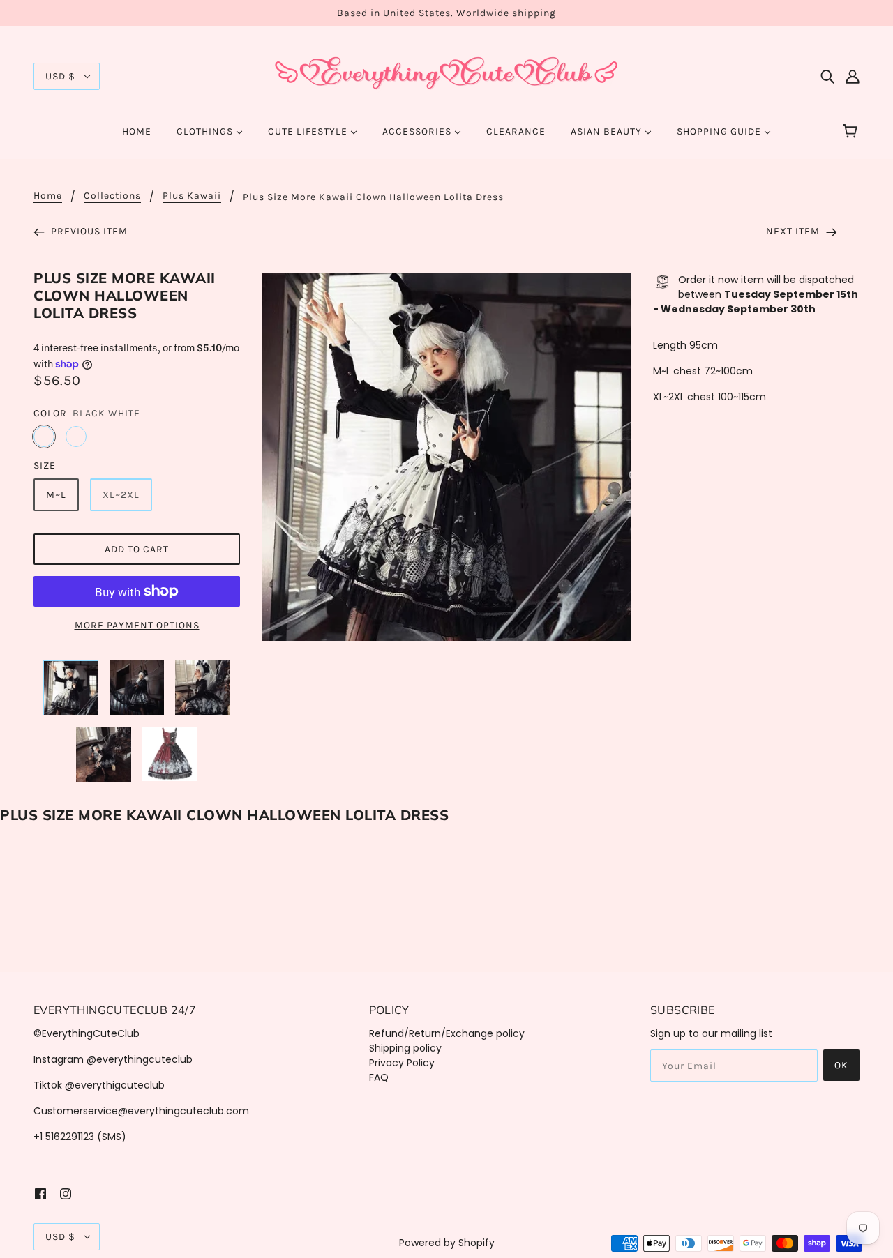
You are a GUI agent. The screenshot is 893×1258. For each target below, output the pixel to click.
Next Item (794, 231)
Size (44, 465)
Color (50, 413)
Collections (112, 196)
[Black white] (43, 436)
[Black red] (76, 436)
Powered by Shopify (447, 1243)
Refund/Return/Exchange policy (447, 1033)
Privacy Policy (402, 1063)
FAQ (379, 1077)
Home (47, 196)
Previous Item (88, 231)
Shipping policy (405, 1048)
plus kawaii (192, 196)
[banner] (446, 75)
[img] (827, 76)
